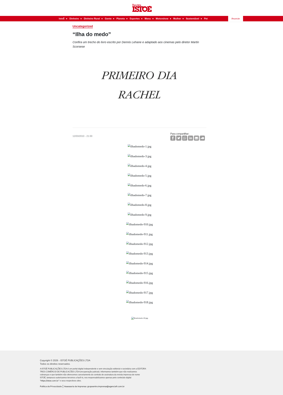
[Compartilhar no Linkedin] (190, 138)
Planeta (120, 18)
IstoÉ (62, 18)
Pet (206, 18)
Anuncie (235, 18)
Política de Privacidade (51, 386)
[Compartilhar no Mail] (196, 138)
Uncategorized (83, 26)
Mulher (177, 18)
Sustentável (192, 18)
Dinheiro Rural (92, 18)
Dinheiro (74, 18)
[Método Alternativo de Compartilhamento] (202, 138)
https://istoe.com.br (50, 380)
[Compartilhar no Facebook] (172, 138)
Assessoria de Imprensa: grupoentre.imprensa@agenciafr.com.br (94, 386)
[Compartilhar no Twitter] (178, 138)
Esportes (135, 18)
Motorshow (162, 18)
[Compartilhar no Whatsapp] (184, 138)
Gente (108, 18)
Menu (148, 18)
